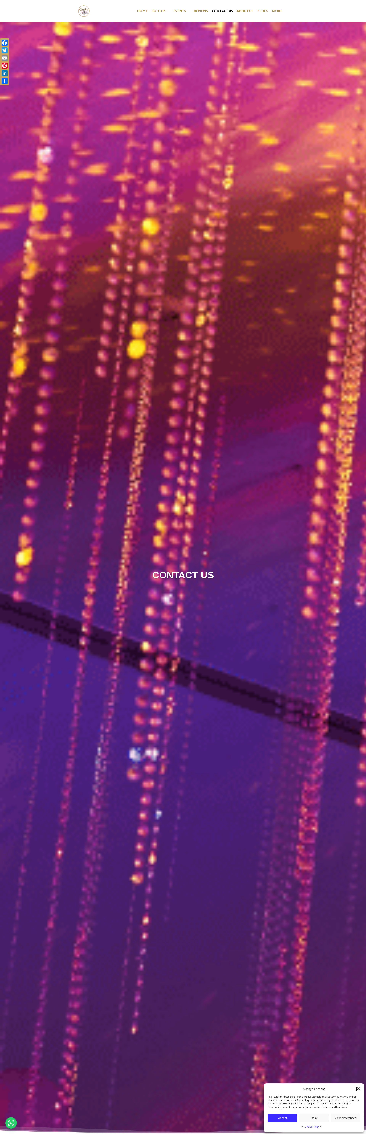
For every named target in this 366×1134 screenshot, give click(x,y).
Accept (282, 1118)
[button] (358, 1089)
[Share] (4, 81)
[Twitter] (4, 50)
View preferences (345, 1118)
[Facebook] (4, 43)
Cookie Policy (312, 1126)
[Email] (4, 58)
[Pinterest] (4, 65)
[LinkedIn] (4, 73)
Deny (314, 1118)
